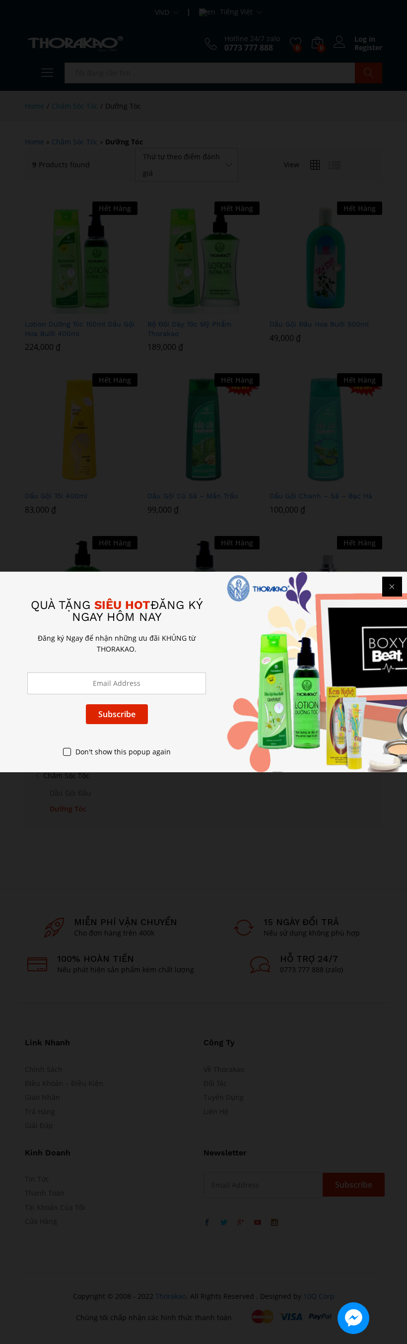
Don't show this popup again (123, 751)
